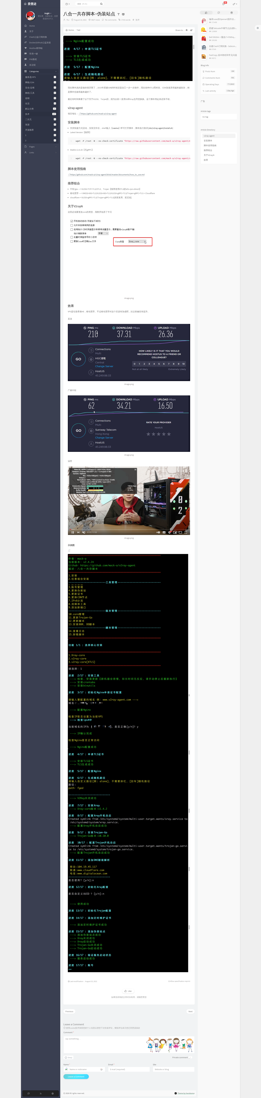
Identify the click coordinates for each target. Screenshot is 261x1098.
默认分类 (40, 108)
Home (71, 30)
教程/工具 (40, 93)
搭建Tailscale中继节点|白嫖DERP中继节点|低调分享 (232, 28)
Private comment (180, 1057)
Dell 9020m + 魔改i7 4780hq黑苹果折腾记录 (229, 37)
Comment (68, 1032)
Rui (68, 20)
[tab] (206, 13)
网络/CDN (40, 82)
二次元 (40, 119)
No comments (110, 20)
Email (111, 1064)
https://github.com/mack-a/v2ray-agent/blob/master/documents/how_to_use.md (107, 174)
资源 (40, 124)
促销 (40, 98)
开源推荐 (40, 130)
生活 (40, 103)
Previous (69, 1011)
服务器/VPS (40, 77)
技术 (40, 114)
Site (154, 1064)
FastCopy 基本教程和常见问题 (223, 55)
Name (66, 1064)
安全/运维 (40, 87)
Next (190, 1011)
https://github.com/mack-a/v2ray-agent (99, 113)
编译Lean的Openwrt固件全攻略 (223, 19)
